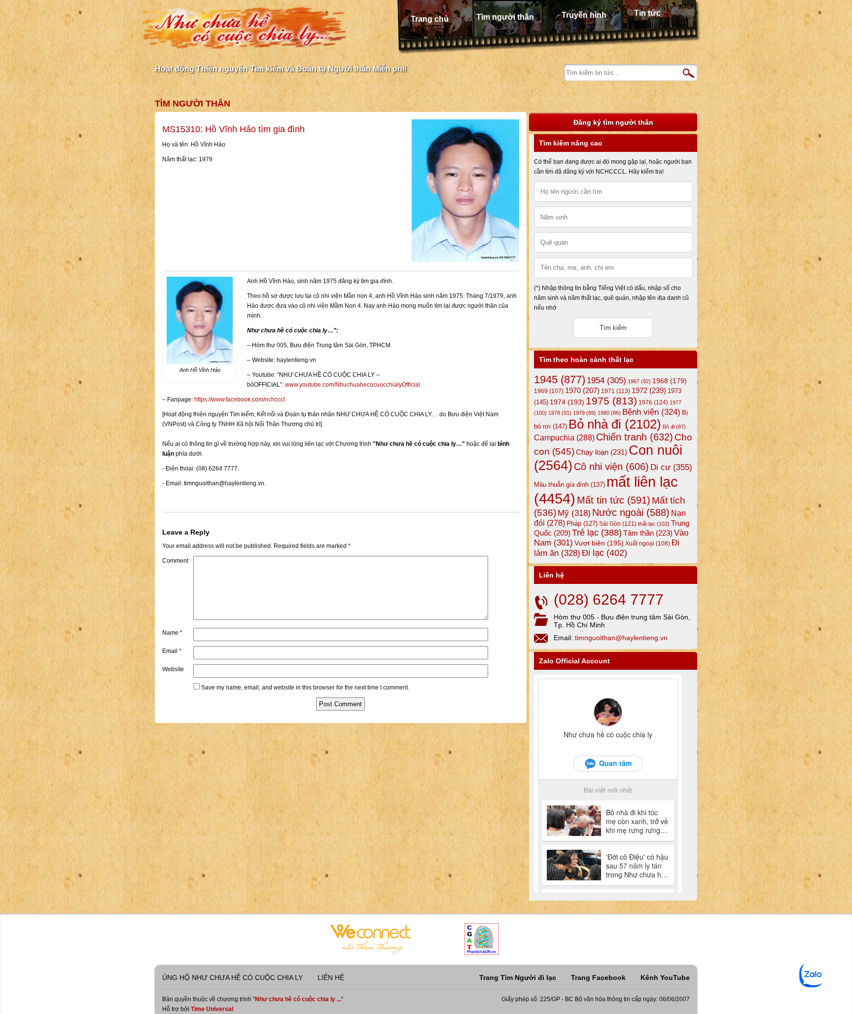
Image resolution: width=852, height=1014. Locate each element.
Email (171, 651)
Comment (175, 560)
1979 (584, 413)
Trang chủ (430, 19)
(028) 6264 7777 (609, 599)
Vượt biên (599, 543)
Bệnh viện (651, 412)
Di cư (671, 467)
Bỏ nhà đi (614, 424)
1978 (559, 413)
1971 (615, 391)
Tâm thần (648, 533)
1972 (649, 390)
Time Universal (212, 1009)
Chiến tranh (634, 437)
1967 (639, 381)
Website (173, 669)
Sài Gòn (618, 523)
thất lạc (654, 524)
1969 (549, 391)
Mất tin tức (613, 500)
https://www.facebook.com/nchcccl (239, 399)
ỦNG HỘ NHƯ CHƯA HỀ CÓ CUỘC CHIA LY (232, 977)
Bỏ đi (674, 427)
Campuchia (564, 437)
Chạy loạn (601, 452)
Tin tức (647, 13)
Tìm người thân (505, 17)
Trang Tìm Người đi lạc (517, 977)
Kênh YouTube (665, 977)
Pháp (582, 523)
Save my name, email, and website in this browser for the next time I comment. (305, 687)
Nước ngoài (631, 512)
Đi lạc (604, 553)
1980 (609, 413)
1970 (582, 391)
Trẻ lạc (597, 533)
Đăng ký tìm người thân (613, 122)
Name (172, 632)
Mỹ (574, 513)
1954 (606, 380)
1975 (611, 401)
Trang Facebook (598, 977)
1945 (559, 379)
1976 (653, 402)
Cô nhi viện (611, 466)
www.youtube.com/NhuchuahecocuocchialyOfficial (352, 384)
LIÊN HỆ (331, 977)
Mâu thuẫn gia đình (569, 484)
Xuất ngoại (647, 543)
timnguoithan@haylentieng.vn (621, 638)
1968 (669, 381)
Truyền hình (584, 15)
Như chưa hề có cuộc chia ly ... (298, 999)
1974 (567, 402)
